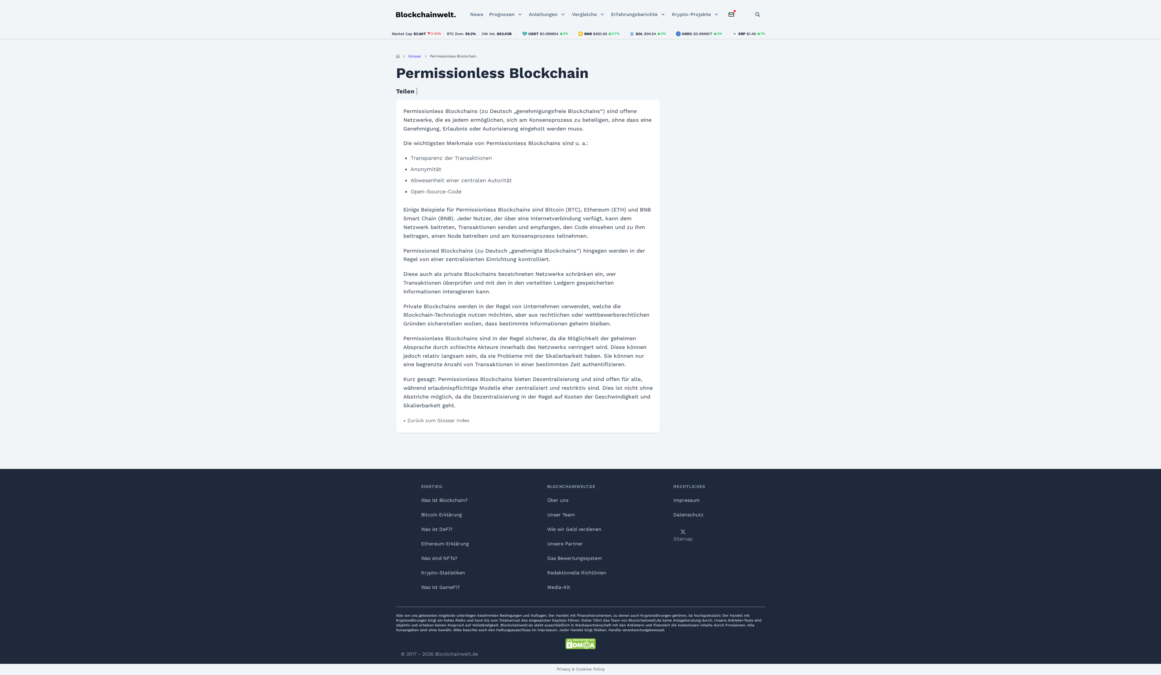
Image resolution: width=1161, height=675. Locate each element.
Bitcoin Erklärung (441, 515)
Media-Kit (558, 587)
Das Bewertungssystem (574, 558)
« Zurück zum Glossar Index (436, 420)
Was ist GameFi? (440, 587)
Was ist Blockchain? (444, 500)
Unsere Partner (565, 544)
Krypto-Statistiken (443, 573)
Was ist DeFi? (437, 529)
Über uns (557, 500)
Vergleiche (584, 14)
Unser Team (561, 515)
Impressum (686, 500)
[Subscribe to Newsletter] (731, 14)
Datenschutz (688, 515)
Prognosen (502, 14)
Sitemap (683, 539)
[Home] (398, 56)
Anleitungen (543, 14)
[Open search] (757, 14)
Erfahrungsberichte (634, 14)
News (476, 14)
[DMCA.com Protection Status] (580, 643)
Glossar (414, 56)
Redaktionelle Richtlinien (576, 573)
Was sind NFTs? (439, 558)
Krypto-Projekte (691, 14)
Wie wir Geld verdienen (574, 529)
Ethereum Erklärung (445, 544)
